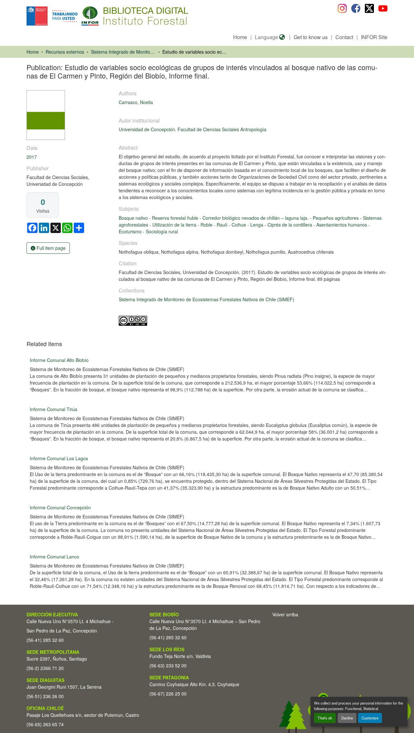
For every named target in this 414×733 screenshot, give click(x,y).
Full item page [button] (50, 248)
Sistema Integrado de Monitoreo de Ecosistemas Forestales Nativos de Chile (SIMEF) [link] (123, 51)
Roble (207, 224)
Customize (370, 717)
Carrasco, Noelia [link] (136, 102)
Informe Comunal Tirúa (53, 409)
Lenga (257, 224)
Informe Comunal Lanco (54, 556)
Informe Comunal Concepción (60, 507)
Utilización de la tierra (175, 224)
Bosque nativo (134, 218)
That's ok (325, 717)
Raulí (223, 224)
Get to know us (311, 37)
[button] (79, 16)
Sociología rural (162, 231)
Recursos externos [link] (65, 51)
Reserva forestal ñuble (176, 218)
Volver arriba (285, 614)
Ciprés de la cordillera (290, 224)
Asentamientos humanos (342, 224)
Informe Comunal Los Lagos (59, 458)
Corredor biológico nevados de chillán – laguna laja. (256, 218)
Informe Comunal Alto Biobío (59, 360)
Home (240, 37)
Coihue (239, 224)
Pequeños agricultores (336, 218)
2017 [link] (32, 157)
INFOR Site (374, 37)
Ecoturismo (131, 231)
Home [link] (33, 51)
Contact (344, 37)
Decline (347, 717)
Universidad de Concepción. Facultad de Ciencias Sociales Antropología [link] (193, 129)
